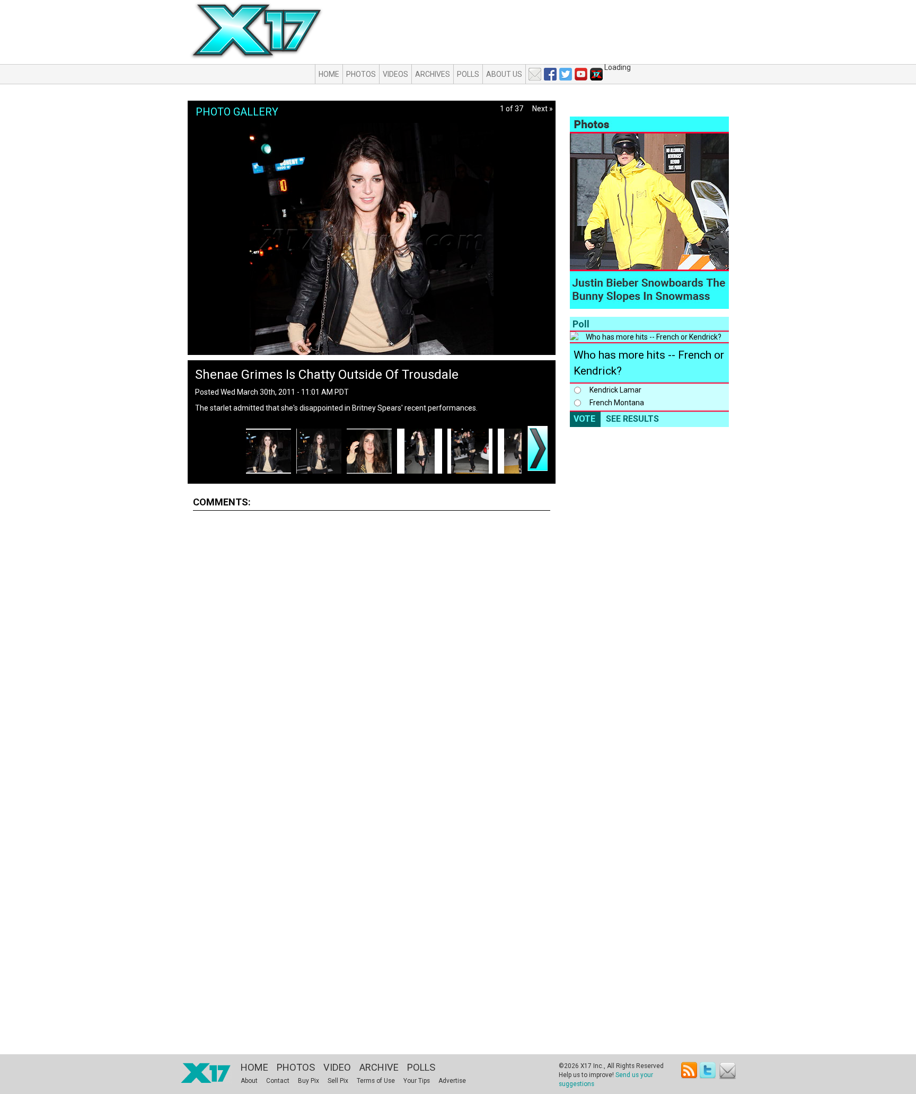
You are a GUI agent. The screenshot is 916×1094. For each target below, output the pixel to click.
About (249, 1080)
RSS (689, 1070)
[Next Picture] (537, 448)
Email (727, 1070)
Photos (361, 74)
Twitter (708, 1070)
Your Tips (416, 1080)
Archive (379, 1067)
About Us (504, 74)
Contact (277, 1080)
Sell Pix (338, 1080)
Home (329, 74)
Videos (395, 74)
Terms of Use (376, 1080)
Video (337, 1067)
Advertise (452, 1080)
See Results (632, 419)
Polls (468, 74)
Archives (432, 74)
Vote (584, 419)
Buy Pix (308, 1080)
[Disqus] (371, 650)
